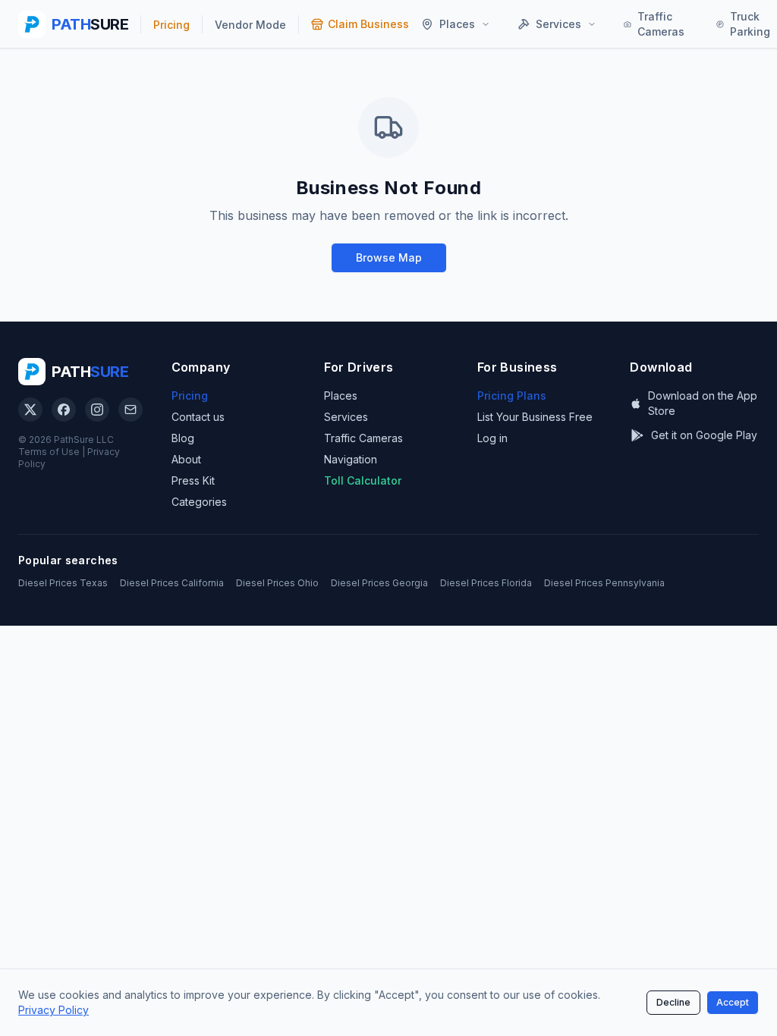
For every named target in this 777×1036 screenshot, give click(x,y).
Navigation (350, 459)
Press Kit (193, 480)
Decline (673, 1002)
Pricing (189, 395)
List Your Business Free (535, 416)
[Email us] (130, 409)
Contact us (198, 416)
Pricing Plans (511, 395)
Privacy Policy (53, 1009)
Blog (182, 438)
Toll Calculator (362, 480)
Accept (732, 1002)
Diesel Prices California (172, 583)
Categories (199, 501)
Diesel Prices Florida (486, 583)
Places (340, 395)
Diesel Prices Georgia (379, 583)
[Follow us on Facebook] (64, 409)
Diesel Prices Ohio (277, 583)
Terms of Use (49, 451)
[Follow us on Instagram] (97, 409)
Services (346, 416)
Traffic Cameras (363, 438)
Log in (492, 438)
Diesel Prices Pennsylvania (604, 583)
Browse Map (389, 257)
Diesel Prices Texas (63, 583)
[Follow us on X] (30, 409)
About (186, 459)
